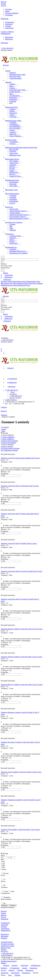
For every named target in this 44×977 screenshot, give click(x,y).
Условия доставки (7, 944)
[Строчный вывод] (2, 452)
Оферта (3, 963)
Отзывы (8, 26)
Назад (12, 392)
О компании (9, 22)
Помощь (4, 938)
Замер (7, 11)
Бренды (3, 915)
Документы (9, 28)
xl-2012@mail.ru (11, 400)
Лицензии (8, 24)
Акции (3, 913)
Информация (5, 930)
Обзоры (4, 950)
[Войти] (2, 346)
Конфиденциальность (9, 961)
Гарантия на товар (7, 946)
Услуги (3, 917)
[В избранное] (2, 478)
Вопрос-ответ (6, 948)
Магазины (9, 39)
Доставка (8, 9)
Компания (4, 919)
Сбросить (13, 905)
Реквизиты (9, 37)
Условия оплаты (7, 942)
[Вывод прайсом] (4, 452)
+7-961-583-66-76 (7, 48)
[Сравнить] (2, 480)
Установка (9, 15)
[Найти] (2, 270)
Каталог (4, 911)
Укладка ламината (11, 13)
